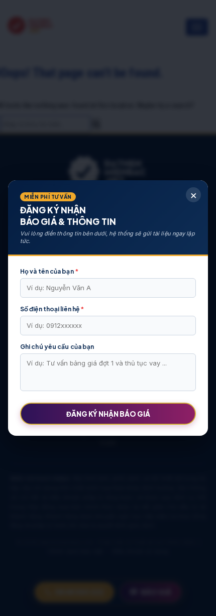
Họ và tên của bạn (49, 271)
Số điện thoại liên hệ (52, 309)
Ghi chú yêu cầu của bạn (57, 346)
